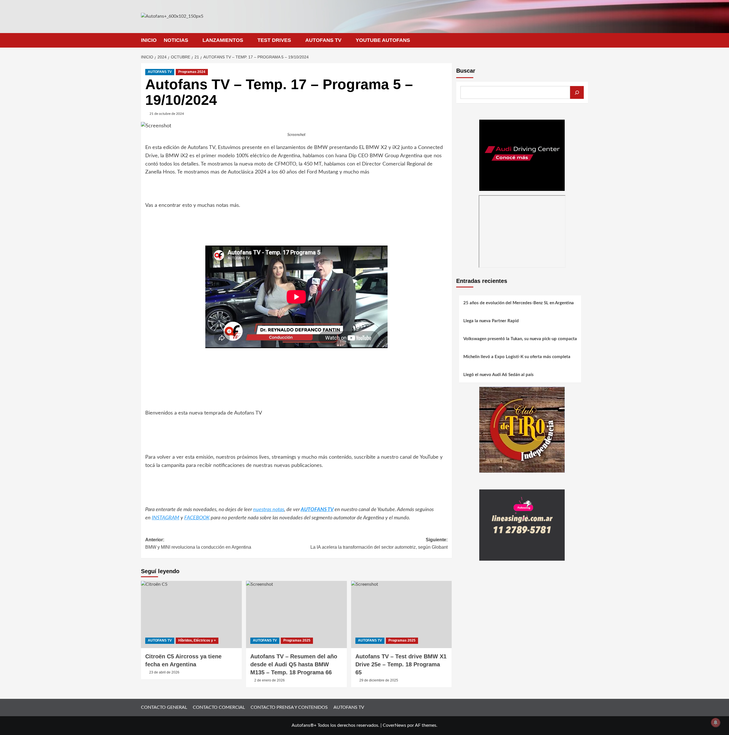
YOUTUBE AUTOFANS (383, 40)
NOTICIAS (176, 40)
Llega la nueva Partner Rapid (491, 321)
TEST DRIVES (274, 40)
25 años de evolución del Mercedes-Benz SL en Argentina (518, 303)
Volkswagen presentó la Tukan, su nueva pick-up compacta (520, 339)
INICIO (149, 40)
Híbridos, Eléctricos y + (197, 640)
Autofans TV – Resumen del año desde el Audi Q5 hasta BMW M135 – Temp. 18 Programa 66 (293, 664)
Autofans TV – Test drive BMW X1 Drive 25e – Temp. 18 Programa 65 (401, 664)
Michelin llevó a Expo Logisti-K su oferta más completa (516, 357)
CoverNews (394, 725)
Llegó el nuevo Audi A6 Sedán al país (498, 375)
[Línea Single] (522, 524)
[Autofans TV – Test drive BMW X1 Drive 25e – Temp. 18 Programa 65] (401, 614)
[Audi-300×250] (522, 155)
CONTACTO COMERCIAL (219, 707)
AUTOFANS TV (323, 40)
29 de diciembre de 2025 (378, 680)
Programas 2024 (191, 72)
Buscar (465, 71)
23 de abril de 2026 (164, 672)
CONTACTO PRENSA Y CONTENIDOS (289, 707)
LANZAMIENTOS (222, 40)
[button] (584, 40)
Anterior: (198, 543)
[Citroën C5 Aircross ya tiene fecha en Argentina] (191, 614)
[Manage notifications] (715, 722)
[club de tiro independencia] (522, 429)
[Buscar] (577, 92)
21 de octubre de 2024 (167, 113)
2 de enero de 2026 (269, 680)
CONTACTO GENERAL (164, 707)
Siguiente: (379, 543)
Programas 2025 (296, 640)
